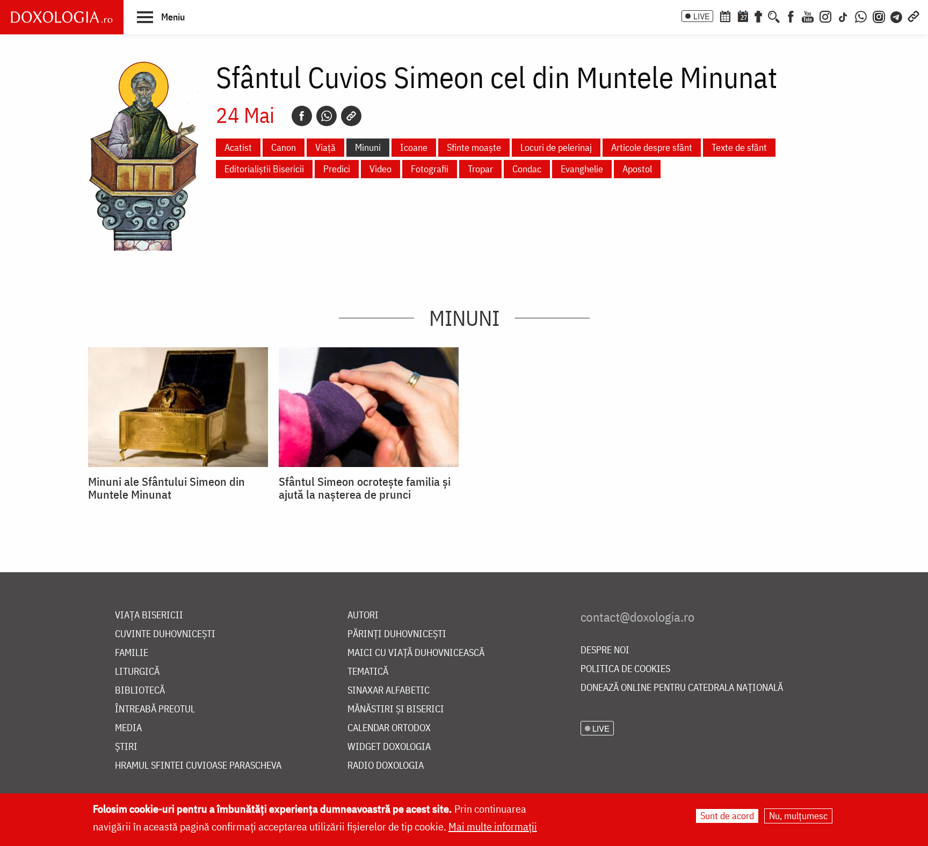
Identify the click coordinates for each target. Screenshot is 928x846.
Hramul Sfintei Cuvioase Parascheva (198, 765)
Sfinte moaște (474, 147)
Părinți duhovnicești (396, 634)
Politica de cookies (625, 669)
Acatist (238, 147)
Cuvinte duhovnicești (165, 634)
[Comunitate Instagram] (879, 15)
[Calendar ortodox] (725, 15)
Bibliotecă (140, 690)
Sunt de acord (727, 815)
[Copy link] (351, 116)
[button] (161, 17)
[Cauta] (773, 15)
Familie (131, 653)
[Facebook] (791, 15)
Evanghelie (582, 169)
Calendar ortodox (389, 728)
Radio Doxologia (385, 765)
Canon (283, 147)
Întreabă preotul (155, 709)
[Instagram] (825, 15)
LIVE (701, 16)
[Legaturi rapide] (913, 15)
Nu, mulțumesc (798, 815)
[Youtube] (807, 15)
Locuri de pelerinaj (556, 147)
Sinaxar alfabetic (388, 690)
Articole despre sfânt (651, 147)
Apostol (637, 169)
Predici (336, 169)
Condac (526, 169)
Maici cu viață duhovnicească (415, 653)
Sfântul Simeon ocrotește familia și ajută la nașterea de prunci (365, 488)
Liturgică (137, 671)
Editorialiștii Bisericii (264, 169)
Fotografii (429, 169)
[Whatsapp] (326, 116)
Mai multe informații (492, 826)
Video (380, 169)
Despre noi (605, 650)
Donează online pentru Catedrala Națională (682, 688)
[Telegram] (896, 15)
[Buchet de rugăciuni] (758, 15)
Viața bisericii (149, 615)
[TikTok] (843, 15)
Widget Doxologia (389, 747)
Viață (325, 147)
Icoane (413, 147)
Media (128, 728)
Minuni (368, 147)
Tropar (480, 169)
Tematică (367, 671)
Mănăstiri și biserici (395, 709)
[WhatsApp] (860, 15)
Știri (126, 747)
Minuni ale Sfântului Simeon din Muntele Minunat (166, 488)
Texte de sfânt (739, 147)
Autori (363, 615)
